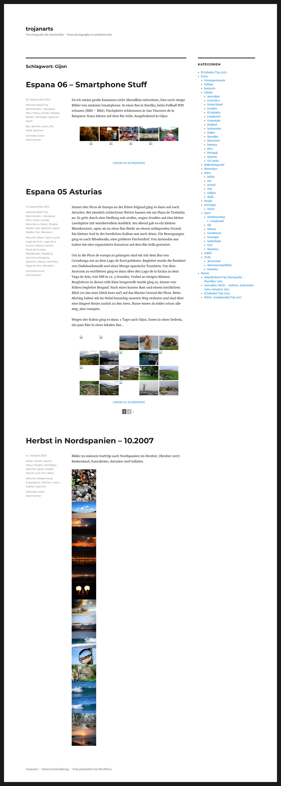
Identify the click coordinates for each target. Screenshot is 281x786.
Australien (213, 96)
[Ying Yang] (129, 477)
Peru (210, 148)
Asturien (31, 237)
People (55, 112)
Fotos (36, 112)
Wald (50, 473)
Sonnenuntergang (37, 257)
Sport (29, 120)
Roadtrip (47, 253)
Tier (37, 232)
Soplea (30, 486)
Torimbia (52, 261)
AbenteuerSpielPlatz (219, 265)
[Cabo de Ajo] (129, 510)
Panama (212, 144)
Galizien (46, 482)
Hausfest (212, 269)
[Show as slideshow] (129, 163)
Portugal (212, 152)
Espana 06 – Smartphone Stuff (86, 84)
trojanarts (39, 28)
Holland (212, 124)
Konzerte (209, 88)
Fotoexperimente (214, 80)
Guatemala (213, 120)
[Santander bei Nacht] (129, 526)
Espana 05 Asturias (64, 191)
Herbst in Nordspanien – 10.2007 (90, 440)
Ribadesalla (33, 253)
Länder (45, 112)
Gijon (45, 126)
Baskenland (45, 478)
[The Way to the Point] (129, 721)
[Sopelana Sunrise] (129, 738)
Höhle (211, 177)
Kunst (56, 237)
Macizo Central (44, 245)
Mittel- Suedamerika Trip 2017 (222, 297)
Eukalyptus (33, 482)
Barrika (36, 126)
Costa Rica (213, 100)
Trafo (207, 257)
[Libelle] (129, 673)
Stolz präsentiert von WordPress (92, 769)
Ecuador (212, 108)
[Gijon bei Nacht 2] (129, 575)
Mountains (32, 224)
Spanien (53, 116)
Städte (30, 232)
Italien (211, 132)
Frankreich (214, 116)
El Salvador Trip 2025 (214, 72)
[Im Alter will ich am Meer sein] (129, 494)
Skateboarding (216, 217)
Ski (209, 225)
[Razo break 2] (129, 705)
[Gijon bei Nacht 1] (129, 559)
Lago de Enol (34, 241)
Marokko (212, 136)
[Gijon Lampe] (129, 591)
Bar (28, 126)
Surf (37, 473)
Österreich (213, 140)
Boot (40, 237)
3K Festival (213, 261)
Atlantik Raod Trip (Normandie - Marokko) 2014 (40, 108)
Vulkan (211, 193)
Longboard (217, 221)
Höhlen (208, 84)
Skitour (211, 229)
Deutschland (215, 104)
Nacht (47, 460)
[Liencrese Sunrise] (129, 542)
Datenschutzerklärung (55, 769)
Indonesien (214, 128)
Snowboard (214, 233)
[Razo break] (129, 689)
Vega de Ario (33, 265)
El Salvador (214, 112)
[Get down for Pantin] (129, 640)
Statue (41, 261)
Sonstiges (50, 464)
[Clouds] (129, 607)
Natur (44, 224)
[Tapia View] (129, 624)
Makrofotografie (214, 164)
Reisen (30, 116)
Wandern (47, 232)
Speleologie (214, 241)
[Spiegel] (129, 656)
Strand (30, 473)
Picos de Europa (36, 249)
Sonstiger (41, 116)
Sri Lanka (213, 160)
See (37, 228)
